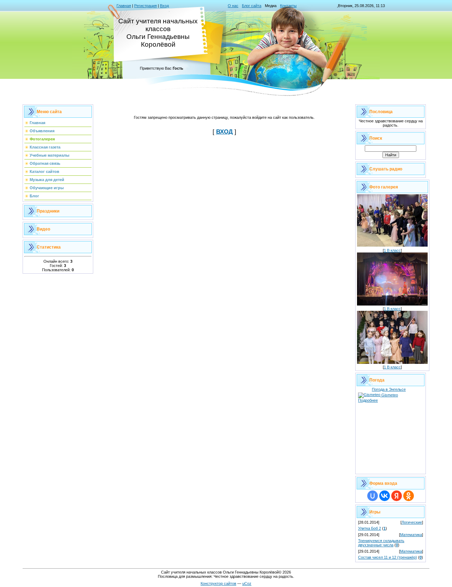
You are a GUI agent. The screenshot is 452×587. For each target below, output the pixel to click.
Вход (164, 6)
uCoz (246, 583)
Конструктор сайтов (218, 583)
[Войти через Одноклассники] (408, 495)
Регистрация (145, 6)
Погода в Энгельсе (389, 389)
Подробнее (368, 400)
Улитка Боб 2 (369, 528)
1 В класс (392, 250)
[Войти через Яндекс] (396, 495)
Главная (124, 6)
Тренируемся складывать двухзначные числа (381, 543)
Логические (412, 522)
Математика (411, 535)
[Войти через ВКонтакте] (384, 495)
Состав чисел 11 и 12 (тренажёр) (387, 557)
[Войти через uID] (372, 495)
